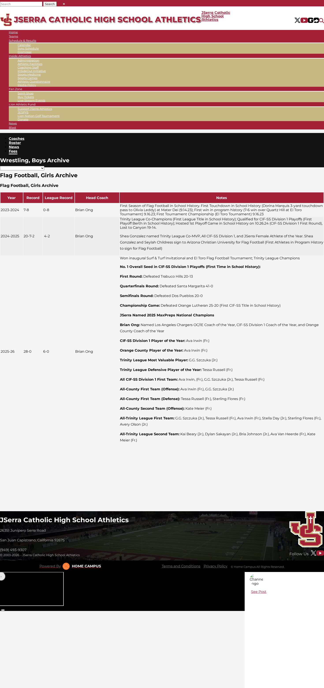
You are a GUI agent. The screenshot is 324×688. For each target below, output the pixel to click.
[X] (297, 21)
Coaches (16, 138)
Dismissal (25, 52)
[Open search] (321, 21)
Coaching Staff (28, 67)
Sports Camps (27, 78)
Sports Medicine (29, 74)
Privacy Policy (215, 566)
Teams (13, 36)
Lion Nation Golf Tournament (39, 116)
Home (13, 32)
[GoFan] (313, 21)
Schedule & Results (22, 40)
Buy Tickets (26, 97)
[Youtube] (304, 21)
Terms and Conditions (181, 566)
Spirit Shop (26, 93)
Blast (12, 127)
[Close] (253, 579)
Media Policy (27, 85)
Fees (13, 151)
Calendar (24, 45)
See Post (258, 592)
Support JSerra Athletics (35, 109)
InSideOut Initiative (32, 71)
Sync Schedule (28, 48)
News (13, 123)
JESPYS (23, 112)
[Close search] (63, 3)
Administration (28, 60)
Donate (23, 119)
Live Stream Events (31, 100)
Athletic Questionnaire (34, 81)
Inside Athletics (20, 56)
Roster (15, 143)
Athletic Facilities (30, 64)
